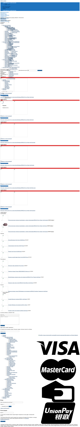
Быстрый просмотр (4, 95)
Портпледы (11, 74)
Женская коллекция (9, 358)
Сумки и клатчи (14, 51)
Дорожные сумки (8, 60)
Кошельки (7, 34)
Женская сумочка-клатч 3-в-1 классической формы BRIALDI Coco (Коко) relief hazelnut (17, 210)
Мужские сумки (8, 26)
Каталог (4, 336)
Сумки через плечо (15, 30)
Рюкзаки (11, 76)
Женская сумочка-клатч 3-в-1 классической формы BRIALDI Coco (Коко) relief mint (17, 119)
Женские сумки (12, 50)
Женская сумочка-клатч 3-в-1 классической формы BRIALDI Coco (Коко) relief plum (17, 97)
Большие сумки (14, 54)
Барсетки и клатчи (8, 35)
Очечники (9, 353)
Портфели (7, 32)
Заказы (4, 8)
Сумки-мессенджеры (15, 31)
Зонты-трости (14, 47)
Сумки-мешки (9, 48)
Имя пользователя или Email (6, 402)
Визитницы (7, 56)
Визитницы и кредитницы (14, 42)
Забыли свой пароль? (4, 408)
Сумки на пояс (14, 32)
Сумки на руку (14, 53)
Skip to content (3, 0)
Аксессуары (11, 77)
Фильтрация (40, 70)
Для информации (6, 389)
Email (1, 412)
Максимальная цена (23, 70)
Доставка (7, 394)
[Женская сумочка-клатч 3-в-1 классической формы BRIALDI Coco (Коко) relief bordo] (14, 159)
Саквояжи (11, 71)
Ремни (10, 62)
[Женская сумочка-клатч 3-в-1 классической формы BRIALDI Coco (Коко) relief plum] (14, 91)
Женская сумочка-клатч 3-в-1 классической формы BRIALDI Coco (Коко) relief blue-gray (18, 187)
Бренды (6, 391)
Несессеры (11, 75)
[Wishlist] (0, 92)
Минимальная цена (4, 70)
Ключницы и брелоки (9, 57)
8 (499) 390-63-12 (6, 2)
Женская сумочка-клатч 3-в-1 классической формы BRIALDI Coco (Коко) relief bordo (17, 165)
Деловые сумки (10, 27)
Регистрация (3, 421)
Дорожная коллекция (7, 59)
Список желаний (8, 395)
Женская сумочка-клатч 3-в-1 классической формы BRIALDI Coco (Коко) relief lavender (17, 142)
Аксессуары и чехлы (13, 68)
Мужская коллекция (7, 25)
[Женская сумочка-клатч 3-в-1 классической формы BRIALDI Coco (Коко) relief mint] (14, 114)
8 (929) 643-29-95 (13, 2)
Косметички (7, 52)
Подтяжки (11, 40)
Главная (2, 17)
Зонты (8, 354)
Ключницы (9, 352)
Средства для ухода (7, 67)
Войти (10, 406)
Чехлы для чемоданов (13, 73)
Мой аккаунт (7, 396)
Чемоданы (11, 72)
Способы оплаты (8, 393)
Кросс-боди (13, 52)
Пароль (2, 404)
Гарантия (7, 392)
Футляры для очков (13, 61)
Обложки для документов (14, 41)
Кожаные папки (8, 33)
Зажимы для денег (8, 36)
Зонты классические (15, 46)
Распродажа (7, 390)
